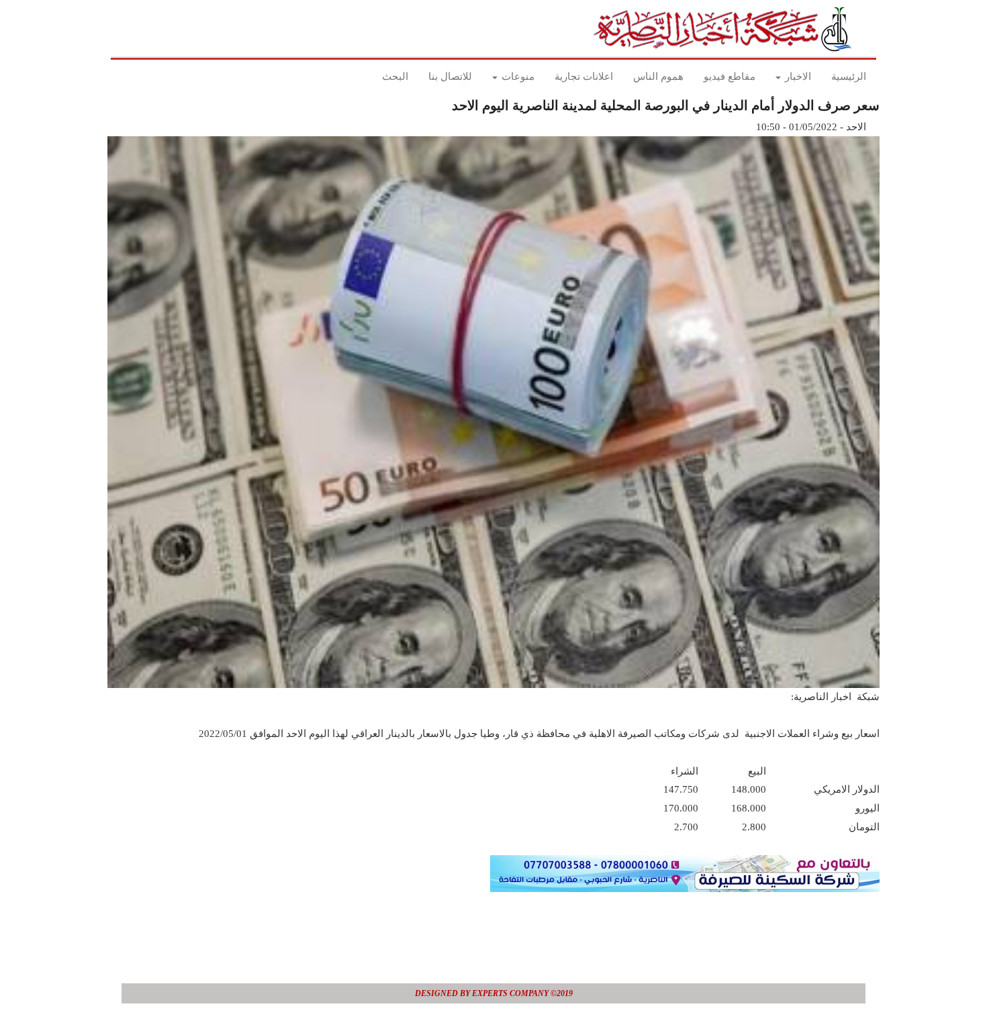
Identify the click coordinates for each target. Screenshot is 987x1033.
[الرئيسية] (727, 28)
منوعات (516, 76)
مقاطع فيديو (729, 76)
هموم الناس (658, 76)
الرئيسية (848, 76)
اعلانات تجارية (584, 76)
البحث (395, 76)
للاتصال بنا (450, 76)
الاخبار (796, 76)
